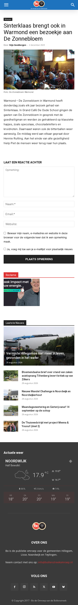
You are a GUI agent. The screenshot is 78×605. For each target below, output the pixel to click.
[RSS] (34, 587)
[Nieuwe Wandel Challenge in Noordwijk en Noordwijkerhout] (11, 395)
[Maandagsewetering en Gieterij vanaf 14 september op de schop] (11, 410)
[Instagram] (24, 586)
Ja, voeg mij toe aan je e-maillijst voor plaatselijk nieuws (39, 249)
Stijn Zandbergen (17, 45)
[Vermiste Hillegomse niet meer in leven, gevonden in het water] (39, 346)
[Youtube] (53, 587)
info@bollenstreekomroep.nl (55, 562)
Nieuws (8, 19)
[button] (6, 5)
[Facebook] (14, 587)
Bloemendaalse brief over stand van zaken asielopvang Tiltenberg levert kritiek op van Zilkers (47, 376)
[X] (44, 587)
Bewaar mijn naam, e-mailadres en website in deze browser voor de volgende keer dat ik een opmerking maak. (35, 237)
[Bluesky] (63, 587)
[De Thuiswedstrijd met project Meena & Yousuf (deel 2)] (11, 426)
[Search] (73, 5)
